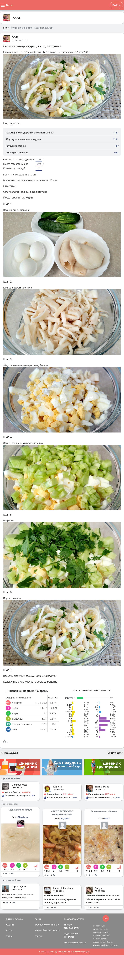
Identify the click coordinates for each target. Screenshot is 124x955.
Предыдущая (10, 752)
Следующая (115, 752)
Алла (16, 18)
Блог (6, 27)
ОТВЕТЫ (38, 936)
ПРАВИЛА (81, 942)
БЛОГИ (9, 930)
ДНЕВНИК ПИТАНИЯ (14, 919)
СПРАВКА (68, 925)
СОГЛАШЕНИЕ (70, 942)
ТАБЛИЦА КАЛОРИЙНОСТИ (47, 925)
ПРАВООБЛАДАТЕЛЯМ (74, 919)
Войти (116, 5)
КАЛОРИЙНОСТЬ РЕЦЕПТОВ (47, 930)
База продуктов (43, 27)
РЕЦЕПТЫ (10, 925)
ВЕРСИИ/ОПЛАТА (71, 928)
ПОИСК (38, 919)
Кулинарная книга (21, 27)
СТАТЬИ (9, 936)
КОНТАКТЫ (69, 937)
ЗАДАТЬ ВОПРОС (71, 933)
